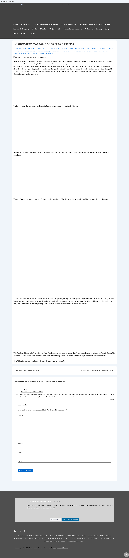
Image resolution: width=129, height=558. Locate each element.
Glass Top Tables (90, 48)
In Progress (60, 535)
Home (15, 24)
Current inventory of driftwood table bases (35, 535)
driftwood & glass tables (76, 48)
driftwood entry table (94, 51)
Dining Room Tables (61, 48)
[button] (26, 24)
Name (20, 443)
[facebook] (15, 531)
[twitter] (20, 531)
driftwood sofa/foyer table (29, 53)
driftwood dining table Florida (76, 51)
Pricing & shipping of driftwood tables (30, 29)
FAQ (33, 33)
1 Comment (102, 48)
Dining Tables (105, 535)
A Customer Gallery (93, 29)
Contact (24, 33)
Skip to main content (7, 1)
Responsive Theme (60, 548)
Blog (107, 29)
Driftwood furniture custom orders (94, 24)
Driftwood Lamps (68, 24)
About (15, 33)
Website (20, 461)
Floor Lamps (93, 535)
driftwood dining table (57, 51)
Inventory (25, 24)
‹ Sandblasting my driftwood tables (27, 370)
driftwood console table (41, 51)
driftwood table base (46, 53)
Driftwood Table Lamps (76, 535)
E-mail (20, 452)
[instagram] (25, 531)
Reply (112, 399)
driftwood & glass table (24, 51)
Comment (22, 415)
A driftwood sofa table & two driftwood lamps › (97, 370)
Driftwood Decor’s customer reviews (65, 29)
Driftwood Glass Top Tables (46, 24)
